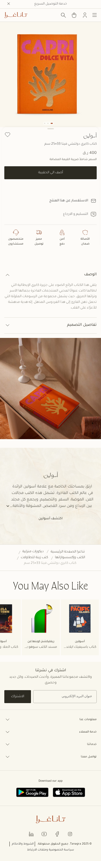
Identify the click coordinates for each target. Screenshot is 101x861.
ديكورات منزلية (33, 552)
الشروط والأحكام (23, 844)
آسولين (90, 135)
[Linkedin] (31, 833)
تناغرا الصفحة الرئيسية (68, 552)
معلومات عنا (88, 719)
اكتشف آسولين (50, 519)
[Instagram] (70, 833)
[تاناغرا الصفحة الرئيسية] (15, 15)
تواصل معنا (89, 756)
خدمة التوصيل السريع (50, 4)
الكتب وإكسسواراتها (70, 558)
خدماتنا (92, 744)
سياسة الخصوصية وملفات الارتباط (50, 850)
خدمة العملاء (88, 732)
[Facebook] (57, 833)
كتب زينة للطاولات (34, 558)
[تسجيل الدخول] (85, 15)
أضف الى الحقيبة (50, 173)
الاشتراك (17, 697)
